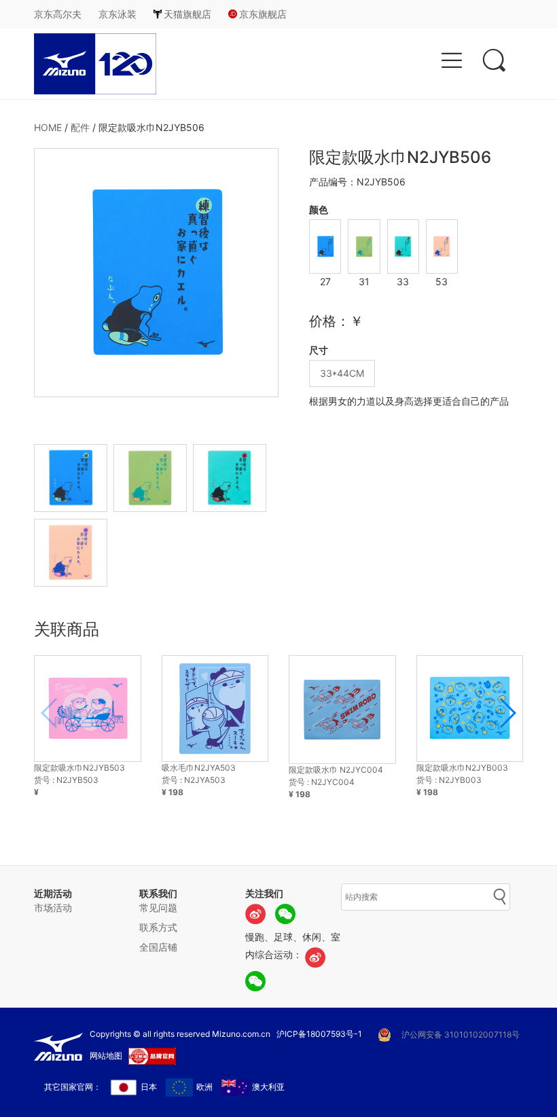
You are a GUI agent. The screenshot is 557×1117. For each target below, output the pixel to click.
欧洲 (204, 1087)
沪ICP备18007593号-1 (319, 1034)
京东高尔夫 (58, 14)
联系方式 (158, 927)
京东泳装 (117, 14)
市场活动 (53, 907)
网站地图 (106, 1055)
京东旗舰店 (263, 14)
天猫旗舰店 (187, 14)
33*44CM (342, 373)
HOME (48, 127)
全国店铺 (158, 947)
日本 (149, 1087)
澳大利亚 (268, 1087)
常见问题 (158, 907)
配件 (80, 127)
